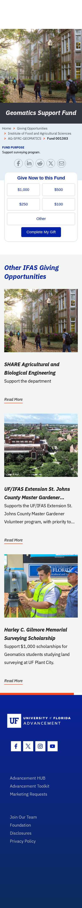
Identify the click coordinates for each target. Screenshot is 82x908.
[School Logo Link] (39, 721)
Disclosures (21, 833)
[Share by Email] (62, 164)
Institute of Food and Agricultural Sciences (39, 133)
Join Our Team (23, 817)
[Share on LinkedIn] (30, 164)
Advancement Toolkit (29, 786)
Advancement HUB (27, 778)
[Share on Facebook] (19, 164)
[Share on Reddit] (41, 164)
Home (6, 128)
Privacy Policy (23, 841)
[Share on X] (51, 164)
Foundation (20, 825)
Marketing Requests (28, 794)
